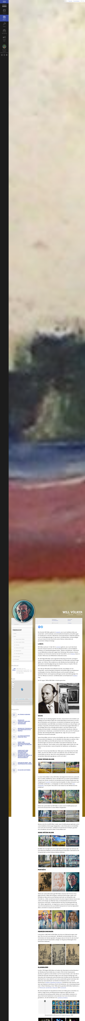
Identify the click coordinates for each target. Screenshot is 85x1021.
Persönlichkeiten (76, 1)
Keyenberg (53, 982)
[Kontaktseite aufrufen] (7, 55)
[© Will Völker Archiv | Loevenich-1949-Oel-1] (45, 796)
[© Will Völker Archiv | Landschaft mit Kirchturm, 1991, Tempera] (72, 840)
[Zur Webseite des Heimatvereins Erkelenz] (4, 46)
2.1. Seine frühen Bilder (19, 639)
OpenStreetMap (21, 698)
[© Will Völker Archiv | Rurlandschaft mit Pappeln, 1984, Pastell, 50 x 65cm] (45, 861)
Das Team (4, 49)
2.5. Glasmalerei (17, 650)
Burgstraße (60, 963)
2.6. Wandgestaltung (18, 653)
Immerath (70, 963)
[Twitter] (42, 627)
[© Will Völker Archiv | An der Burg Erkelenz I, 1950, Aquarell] (58, 796)
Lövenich (58, 632)
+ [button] (13, 682)
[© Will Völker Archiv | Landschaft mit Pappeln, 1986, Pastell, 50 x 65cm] (58, 861)
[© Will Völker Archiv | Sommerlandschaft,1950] (72, 767)
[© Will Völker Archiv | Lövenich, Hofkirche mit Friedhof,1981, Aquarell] (45, 840)
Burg (58, 800)
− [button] (13, 684)
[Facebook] (39, 627)
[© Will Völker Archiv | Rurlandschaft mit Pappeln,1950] (45, 816)
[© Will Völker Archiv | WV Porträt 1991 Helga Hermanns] (69, 698)
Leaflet (17, 698)
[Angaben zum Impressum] (4, 55)
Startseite (70, 1)
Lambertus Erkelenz (63, 997)
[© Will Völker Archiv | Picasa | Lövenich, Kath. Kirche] (45, 954)
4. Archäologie (16, 659)
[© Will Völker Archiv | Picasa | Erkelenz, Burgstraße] (58, 954)
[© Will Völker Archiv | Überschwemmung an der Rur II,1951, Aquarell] (72, 816)
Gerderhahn (49, 987)
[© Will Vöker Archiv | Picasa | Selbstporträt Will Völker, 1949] (72, 881)
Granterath (63, 987)
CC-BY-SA (30, 698)
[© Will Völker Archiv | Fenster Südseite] (58, 1007)
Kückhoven (59, 982)
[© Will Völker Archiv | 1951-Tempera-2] (45, 919)
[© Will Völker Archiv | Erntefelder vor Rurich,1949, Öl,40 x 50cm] (45, 767)
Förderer (4, 51)
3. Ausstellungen (16, 656)
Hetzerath (54, 987)
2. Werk (14, 636)
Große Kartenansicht (23, 702)
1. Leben (14, 633)
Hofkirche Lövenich (57, 769)
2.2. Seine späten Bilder (19, 642)
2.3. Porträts (16, 645)
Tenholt (73, 800)
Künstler (69, 620)
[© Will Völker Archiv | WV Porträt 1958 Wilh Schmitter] (48, 698)
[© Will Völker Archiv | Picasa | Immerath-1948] (72, 954)
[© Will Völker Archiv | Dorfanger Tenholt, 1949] (72, 796)
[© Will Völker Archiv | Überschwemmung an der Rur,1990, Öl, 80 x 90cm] (72, 861)
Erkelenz (73, 654)
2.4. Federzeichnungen (19, 647)
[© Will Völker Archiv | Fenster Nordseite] (72, 1007)
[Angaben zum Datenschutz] (2, 55)
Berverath (42, 987)
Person (70, 623)
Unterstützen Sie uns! (4, 52)
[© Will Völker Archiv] (45, 881)
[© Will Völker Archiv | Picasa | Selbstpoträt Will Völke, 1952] (58, 919)
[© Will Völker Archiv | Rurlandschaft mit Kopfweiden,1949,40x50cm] (58, 816)
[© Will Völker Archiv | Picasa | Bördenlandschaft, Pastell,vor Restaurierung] (58, 840)
